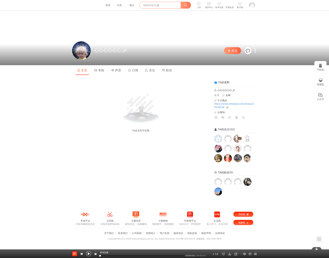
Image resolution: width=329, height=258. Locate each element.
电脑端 (242, 222)
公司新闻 (137, 233)
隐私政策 (192, 233)
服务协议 (178, 233)
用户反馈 (164, 233)
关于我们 (109, 233)
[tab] (82, 70)
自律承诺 (220, 233)
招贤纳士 (150, 233)
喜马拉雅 (85, 5)
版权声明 (206, 233)
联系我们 (123, 233)
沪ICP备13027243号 (185, 238)
